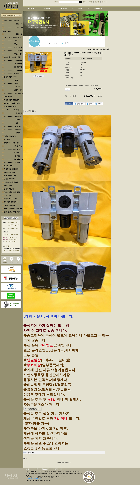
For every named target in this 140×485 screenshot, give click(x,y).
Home (89, 49)
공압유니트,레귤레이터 (101, 49)
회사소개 (31, 8)
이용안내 (47, 8)
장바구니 (80, 8)
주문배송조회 (98, 8)
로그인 (90, 2)
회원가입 (96, 2)
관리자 (103, 2)
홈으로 (85, 2)
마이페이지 (63, 8)
